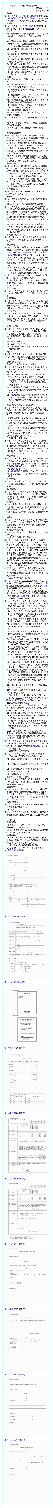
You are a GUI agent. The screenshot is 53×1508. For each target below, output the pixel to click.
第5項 (25, 471)
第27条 (19, 698)
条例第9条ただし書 (21, 705)
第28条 (13, 797)
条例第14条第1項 (20, 789)
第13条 (25, 420)
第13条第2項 (13, 471)
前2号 (13, 395)
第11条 (17, 410)
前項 (9, 280)
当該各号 (30, 28)
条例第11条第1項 (29, 741)
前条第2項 (27, 580)
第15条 (16, 532)
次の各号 (33, 26)
